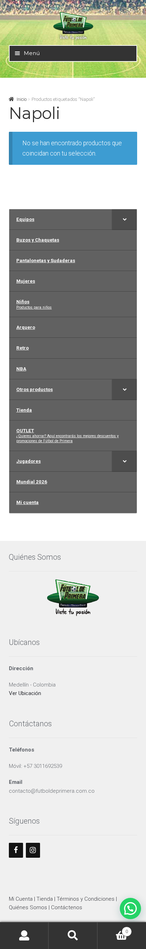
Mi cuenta (24, 935)
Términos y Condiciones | (87, 899)
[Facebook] (16, 850)
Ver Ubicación (25, 693)
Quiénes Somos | (30, 907)
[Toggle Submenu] (124, 219)
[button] (130, 908)
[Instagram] (33, 850)
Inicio (22, 99)
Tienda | (46, 899)
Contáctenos (66, 907)
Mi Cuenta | (22, 899)
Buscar (73, 935)
